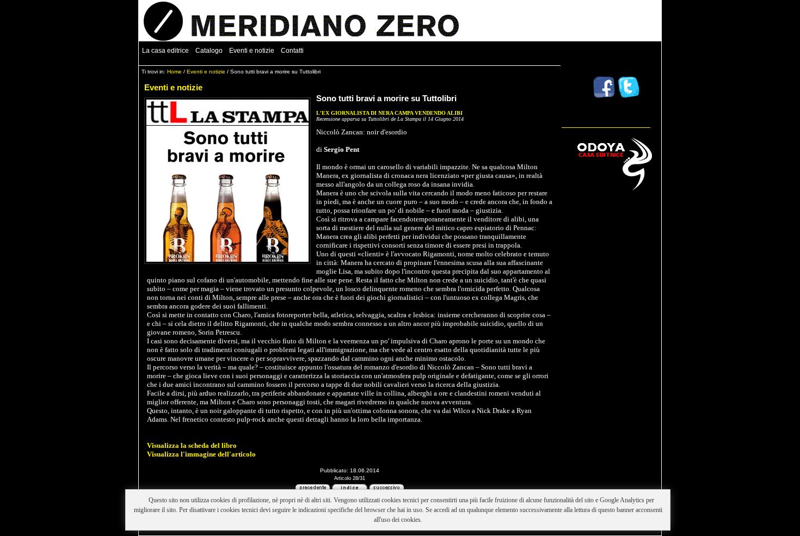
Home (174, 72)
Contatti (292, 50)
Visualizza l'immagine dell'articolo (201, 454)
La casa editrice (165, 50)
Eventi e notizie (251, 50)
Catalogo (209, 50)
